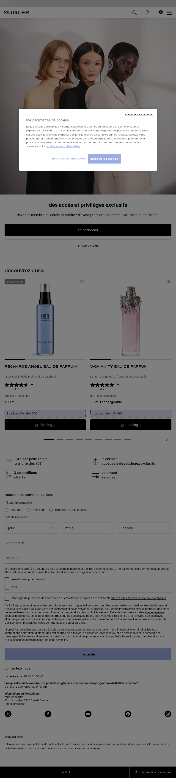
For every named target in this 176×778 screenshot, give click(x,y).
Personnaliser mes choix (68, 158)
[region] (88, 140)
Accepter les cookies (104, 158)
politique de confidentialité (63, 146)
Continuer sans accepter (139, 114)
